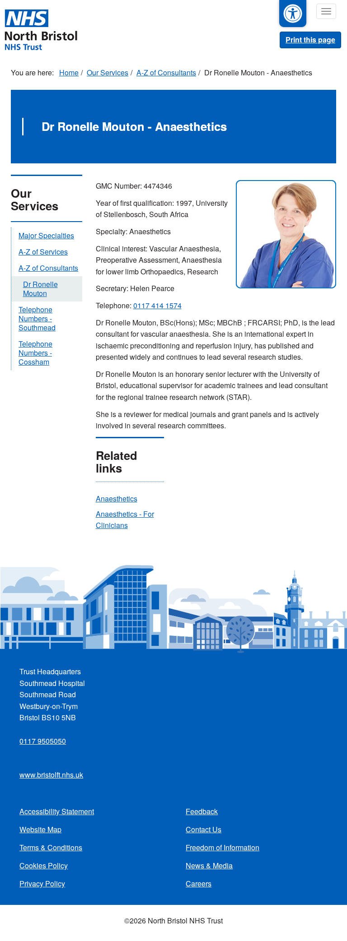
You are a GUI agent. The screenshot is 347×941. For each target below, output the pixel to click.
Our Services (107, 72)
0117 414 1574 (157, 305)
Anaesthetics (116, 498)
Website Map (40, 829)
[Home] (40, 29)
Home (69, 72)
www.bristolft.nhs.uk (51, 774)
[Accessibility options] (292, 13)
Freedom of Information (222, 847)
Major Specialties (46, 235)
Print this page (310, 39)
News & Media (209, 865)
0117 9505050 (42, 741)
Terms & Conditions (50, 847)
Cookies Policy (43, 865)
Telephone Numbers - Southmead (37, 318)
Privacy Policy (42, 883)
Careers (198, 883)
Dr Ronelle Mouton (40, 288)
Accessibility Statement (56, 811)
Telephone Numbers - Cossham (35, 352)
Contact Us (203, 829)
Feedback (202, 811)
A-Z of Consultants (166, 72)
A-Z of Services (43, 251)
